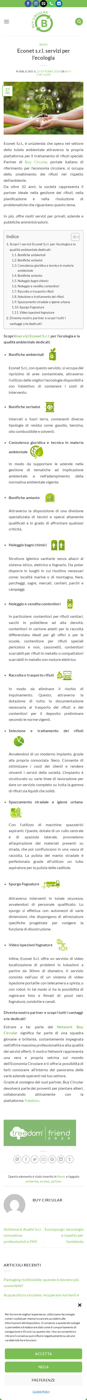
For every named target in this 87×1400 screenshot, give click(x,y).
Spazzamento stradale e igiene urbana (44, 302)
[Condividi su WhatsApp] (17, 1159)
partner (56, 1181)
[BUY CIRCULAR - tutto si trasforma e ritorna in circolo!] (42, 21)
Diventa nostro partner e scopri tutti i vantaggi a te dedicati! (38, 320)
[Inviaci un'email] (43, 3)
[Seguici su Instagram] (35, 3)
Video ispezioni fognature (37, 312)
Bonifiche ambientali (31, 255)
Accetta (43, 1354)
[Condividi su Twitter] (35, 1159)
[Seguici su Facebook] (28, 3)
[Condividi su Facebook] (26, 1159)
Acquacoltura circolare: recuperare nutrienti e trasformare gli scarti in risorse (41, 1298)
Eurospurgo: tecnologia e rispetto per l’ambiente (64, 1235)
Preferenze (43, 1380)
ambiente (31, 1181)
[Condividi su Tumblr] (70, 1159)
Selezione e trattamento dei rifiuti (41, 297)
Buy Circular (34, 161)
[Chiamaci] (51, 3)
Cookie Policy (41, 1391)
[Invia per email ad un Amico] (44, 1159)
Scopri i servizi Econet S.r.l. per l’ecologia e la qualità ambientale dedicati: (43, 247)
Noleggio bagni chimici (33, 281)
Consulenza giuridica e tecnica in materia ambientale (46, 268)
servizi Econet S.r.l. (33, 336)
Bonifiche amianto (30, 275)
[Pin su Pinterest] (52, 1159)
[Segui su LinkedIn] (58, 3)
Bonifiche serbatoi (31, 260)
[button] (79, 1305)
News (43, 44)
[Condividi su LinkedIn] (61, 1159)
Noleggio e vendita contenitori (38, 286)
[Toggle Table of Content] (72, 237)
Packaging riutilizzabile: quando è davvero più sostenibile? (41, 1282)
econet (44, 1181)
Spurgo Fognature (32, 307)
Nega (43, 1367)
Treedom (31, 1100)
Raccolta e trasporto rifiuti (36, 291)
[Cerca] (79, 22)
